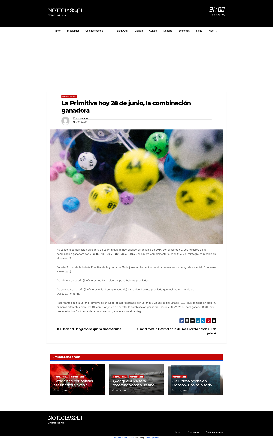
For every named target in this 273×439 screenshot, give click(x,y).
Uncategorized (69, 97)
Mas (211, 30)
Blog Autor (122, 30)
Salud (199, 30)
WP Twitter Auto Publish (124, 437)
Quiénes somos (94, 30)
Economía (184, 30)
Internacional (61, 377)
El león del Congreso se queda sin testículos (90, 329)
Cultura (153, 30)
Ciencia (139, 30)
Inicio (58, 30)
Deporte (167, 30)
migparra (83, 118)
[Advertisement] (136, 59)
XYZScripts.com (152, 437)
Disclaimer (73, 30)
